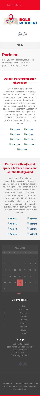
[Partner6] (29, 134)
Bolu (23, 306)
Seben (23, 330)
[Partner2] (32, 218)
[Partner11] (14, 144)
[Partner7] (15, 134)
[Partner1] (22, 149)
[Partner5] (15, 139)
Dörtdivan (23, 309)
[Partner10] (29, 144)
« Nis (19, 293)
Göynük (23, 316)
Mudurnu (23, 326)
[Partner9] (15, 129)
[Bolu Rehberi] (20, 22)
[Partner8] (29, 129)
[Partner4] (29, 139)
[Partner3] (12, 223)
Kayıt (9, 5)
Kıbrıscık (23, 320)
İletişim (17, 5)
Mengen (23, 323)
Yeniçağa (23, 333)
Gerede (23, 313)
